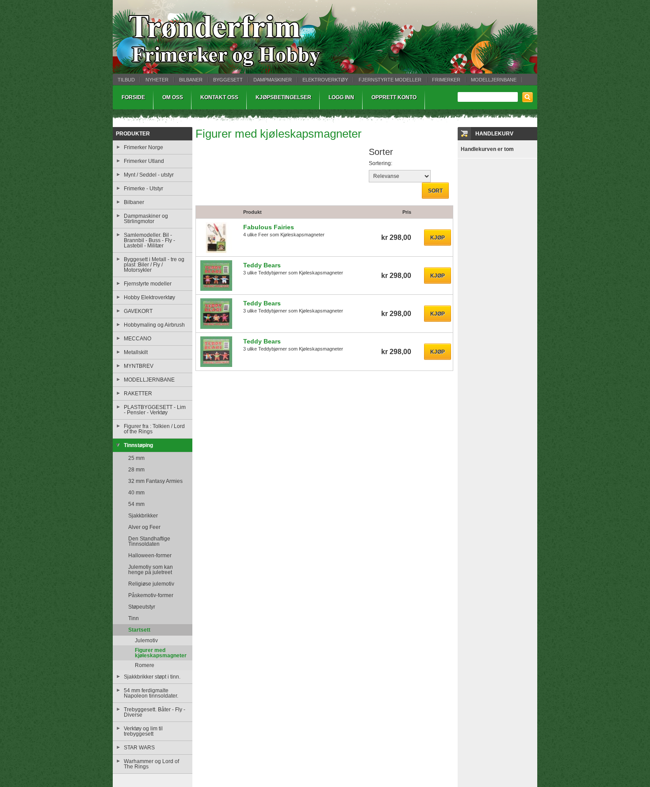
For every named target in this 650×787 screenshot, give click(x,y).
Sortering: (380, 163)
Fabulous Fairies (268, 227)
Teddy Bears (262, 265)
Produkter (133, 134)
